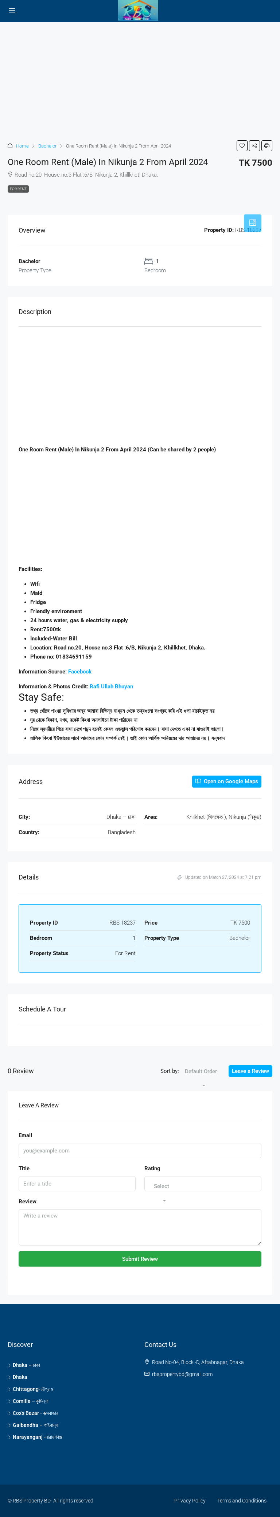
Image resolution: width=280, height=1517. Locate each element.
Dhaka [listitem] (20, 1377)
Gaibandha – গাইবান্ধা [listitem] (36, 1425)
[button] (242, 145)
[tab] (252, 223)
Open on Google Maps (230, 781)
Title (24, 1168)
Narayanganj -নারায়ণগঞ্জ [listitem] (37, 1437)
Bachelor (47, 146)
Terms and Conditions (242, 1501)
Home (22, 146)
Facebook (80, 671)
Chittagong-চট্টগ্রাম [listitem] (33, 1389)
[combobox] (201, 1079)
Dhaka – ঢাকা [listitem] (26, 1365)
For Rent (18, 189)
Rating (152, 1168)
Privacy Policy (190, 1501)
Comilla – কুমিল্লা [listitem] (30, 1401)
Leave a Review (250, 1071)
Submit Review (140, 1259)
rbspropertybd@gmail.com (182, 1374)
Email (25, 1135)
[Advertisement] (140, 75)
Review (27, 1201)
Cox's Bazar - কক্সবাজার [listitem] (35, 1413)
